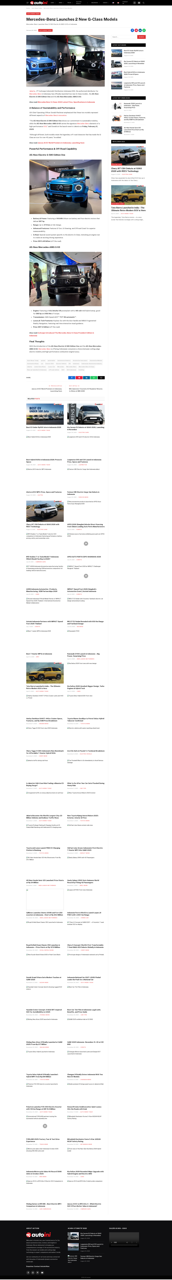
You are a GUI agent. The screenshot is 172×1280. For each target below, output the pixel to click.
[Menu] (28, 3)
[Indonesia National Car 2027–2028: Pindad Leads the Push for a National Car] (86, 964)
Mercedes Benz (71, 367)
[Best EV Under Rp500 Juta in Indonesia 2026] (45, 414)
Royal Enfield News (47, 950)
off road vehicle (54, 370)
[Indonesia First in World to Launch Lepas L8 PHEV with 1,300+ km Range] (86, 899)
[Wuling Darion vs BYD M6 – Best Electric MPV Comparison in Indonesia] (45, 1190)
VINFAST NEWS (85, 853)
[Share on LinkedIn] (140, 30)
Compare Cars (41, 562)
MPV (37, 657)
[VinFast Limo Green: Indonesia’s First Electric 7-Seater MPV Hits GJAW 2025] (86, 834)
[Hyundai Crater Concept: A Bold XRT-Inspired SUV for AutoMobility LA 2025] (45, 996)
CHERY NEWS (43, 756)
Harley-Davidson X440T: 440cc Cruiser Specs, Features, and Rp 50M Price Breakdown (44, 720)
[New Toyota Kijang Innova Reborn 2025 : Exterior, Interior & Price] (86, 802)
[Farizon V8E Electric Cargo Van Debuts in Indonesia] (86, 478)
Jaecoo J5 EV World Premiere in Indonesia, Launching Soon (61, 143)
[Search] (143, 2)
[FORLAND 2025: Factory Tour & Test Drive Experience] (45, 1126)
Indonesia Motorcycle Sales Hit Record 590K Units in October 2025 (44, 1173)
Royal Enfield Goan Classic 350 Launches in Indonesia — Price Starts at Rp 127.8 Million (43, 946)
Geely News (84, 885)
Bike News (43, 1176)
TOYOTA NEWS (85, 723)
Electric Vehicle (79, 2)
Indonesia (76, 363)
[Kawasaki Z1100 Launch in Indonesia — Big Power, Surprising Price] (86, 640)
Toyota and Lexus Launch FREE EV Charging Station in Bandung (43, 849)
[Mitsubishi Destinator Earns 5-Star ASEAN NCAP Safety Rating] (86, 1126)
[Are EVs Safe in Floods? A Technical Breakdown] (86, 737)
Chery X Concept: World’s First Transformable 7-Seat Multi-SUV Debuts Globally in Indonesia (85, 946)
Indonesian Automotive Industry (92, 363)
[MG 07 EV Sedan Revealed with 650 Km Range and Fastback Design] (86, 608)
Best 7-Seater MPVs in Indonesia (39, 654)
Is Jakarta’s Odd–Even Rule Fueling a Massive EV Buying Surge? (45, 784)
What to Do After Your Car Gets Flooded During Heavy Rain (85, 784)
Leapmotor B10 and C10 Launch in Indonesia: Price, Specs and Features (84, 461)
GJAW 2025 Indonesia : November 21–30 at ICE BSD (85, 1043)
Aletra (40, 495)
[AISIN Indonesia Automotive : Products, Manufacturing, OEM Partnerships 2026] (45, 576)
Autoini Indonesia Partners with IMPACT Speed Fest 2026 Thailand (44, 623)
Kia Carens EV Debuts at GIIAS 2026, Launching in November (85, 428)
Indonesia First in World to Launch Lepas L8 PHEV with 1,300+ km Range (84, 914)
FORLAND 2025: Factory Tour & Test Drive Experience (43, 1140)
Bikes (60, 2)
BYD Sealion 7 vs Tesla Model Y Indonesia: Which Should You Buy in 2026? (42, 558)
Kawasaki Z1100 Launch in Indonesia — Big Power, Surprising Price (83, 655)
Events (105, 2)
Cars (52, 2)
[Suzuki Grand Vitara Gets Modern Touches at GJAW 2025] (45, 964)
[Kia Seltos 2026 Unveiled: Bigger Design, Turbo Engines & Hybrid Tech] (86, 673)
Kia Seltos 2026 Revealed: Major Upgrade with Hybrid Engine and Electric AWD (85, 1173)
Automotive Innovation (80, 360)
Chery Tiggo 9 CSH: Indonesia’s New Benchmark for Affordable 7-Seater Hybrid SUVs (45, 752)
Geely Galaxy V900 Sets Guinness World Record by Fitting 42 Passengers (83, 881)
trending (81, 370)
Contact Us (125, 2)
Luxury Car (51, 367)
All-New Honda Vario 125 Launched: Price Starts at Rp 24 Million (45, 881)
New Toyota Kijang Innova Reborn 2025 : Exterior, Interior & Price (83, 817)
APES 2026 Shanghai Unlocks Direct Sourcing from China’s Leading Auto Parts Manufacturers (86, 526)
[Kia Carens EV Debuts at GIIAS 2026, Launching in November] (86, 414)
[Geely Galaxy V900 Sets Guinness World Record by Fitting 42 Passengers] (86, 867)
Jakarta (32, 91)
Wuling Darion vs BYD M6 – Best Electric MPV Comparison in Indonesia (43, 1205)
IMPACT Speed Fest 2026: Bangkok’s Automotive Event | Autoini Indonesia (81, 590)
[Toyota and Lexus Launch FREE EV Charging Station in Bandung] (45, 834)
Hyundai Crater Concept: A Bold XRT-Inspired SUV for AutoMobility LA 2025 (44, 1011)
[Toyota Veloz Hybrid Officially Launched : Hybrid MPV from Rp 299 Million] (45, 1061)
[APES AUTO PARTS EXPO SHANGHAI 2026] (86, 543)
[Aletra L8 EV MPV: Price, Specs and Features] (45, 478)
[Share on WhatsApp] (144, 30)
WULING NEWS (44, 1047)
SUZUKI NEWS (44, 982)
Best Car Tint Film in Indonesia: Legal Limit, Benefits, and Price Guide (84, 1011)
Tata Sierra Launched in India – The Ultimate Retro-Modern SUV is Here (43, 687)
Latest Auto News (40, 367)
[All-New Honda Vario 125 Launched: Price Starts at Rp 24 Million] (45, 867)
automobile (51, 360)
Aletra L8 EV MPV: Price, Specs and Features (44, 492)
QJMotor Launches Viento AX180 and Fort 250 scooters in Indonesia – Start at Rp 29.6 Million (44, 914)
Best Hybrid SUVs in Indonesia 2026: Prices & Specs (44, 461)
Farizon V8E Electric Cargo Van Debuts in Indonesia (83, 493)
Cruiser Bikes (43, 723)
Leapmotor (83, 464)
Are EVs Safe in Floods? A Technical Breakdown (86, 751)
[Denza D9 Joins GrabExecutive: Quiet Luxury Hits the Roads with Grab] (86, 1093)
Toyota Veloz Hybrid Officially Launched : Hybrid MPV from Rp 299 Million (42, 1076)
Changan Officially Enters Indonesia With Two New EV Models (85, 1076)
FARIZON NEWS (83, 497)
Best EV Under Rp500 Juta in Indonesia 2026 (43, 427)
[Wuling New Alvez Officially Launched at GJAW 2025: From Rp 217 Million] (45, 1029)
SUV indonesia (71, 370)
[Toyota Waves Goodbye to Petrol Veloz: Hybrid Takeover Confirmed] (86, 705)
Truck (69, 2)
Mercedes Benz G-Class (86, 367)
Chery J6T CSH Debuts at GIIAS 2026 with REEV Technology (42, 526)
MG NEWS (80, 626)
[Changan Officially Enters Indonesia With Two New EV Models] (86, 1061)
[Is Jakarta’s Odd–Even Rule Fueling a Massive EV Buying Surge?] (45, 770)
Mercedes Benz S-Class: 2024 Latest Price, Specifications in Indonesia (66, 102)
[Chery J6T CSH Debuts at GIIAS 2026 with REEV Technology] (45, 511)
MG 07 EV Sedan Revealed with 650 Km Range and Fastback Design (85, 623)
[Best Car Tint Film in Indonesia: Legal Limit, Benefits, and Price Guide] (86, 996)
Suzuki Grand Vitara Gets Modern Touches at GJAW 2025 (43, 979)
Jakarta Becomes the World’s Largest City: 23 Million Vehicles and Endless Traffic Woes (44, 817)
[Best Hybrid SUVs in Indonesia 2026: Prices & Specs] (45, 446)
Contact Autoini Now (41, 1266)
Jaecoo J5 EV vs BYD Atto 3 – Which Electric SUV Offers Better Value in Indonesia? (84, 1205)
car (42, 363)
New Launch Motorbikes (85, 659)
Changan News (85, 1079)
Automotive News (33, 363)
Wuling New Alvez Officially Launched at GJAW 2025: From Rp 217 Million (44, 1043)
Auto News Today (37, 8)
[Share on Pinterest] (136, 30)
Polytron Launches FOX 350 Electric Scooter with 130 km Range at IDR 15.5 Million (44, 1108)
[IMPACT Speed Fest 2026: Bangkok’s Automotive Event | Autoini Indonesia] (86, 576)
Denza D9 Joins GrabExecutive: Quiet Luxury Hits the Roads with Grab (84, 1108)
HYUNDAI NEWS (45, 1015)
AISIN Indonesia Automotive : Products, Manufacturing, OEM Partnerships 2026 (41, 590)
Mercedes (60, 367)
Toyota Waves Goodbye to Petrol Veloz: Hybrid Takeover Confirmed (85, 720)
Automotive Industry (64, 360)
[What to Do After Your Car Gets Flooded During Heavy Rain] (86, 770)
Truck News (44, 1144)
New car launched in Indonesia (36, 370)
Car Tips (83, 788)
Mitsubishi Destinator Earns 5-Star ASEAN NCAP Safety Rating (84, 1140)
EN (70, 363)
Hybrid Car (85, 917)
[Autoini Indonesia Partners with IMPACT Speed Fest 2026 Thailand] (45, 608)
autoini (43, 360)
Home (28, 8)
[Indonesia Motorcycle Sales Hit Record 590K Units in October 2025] (45, 1158)
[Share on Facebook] (132, 30)
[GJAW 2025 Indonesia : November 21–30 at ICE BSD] (86, 1029)
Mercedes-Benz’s (51, 115)
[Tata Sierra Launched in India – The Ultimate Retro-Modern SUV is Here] (45, 673)
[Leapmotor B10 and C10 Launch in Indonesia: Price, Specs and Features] (86, 446)
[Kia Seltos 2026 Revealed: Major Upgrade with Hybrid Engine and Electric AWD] (86, 1158)
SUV (45, 126)
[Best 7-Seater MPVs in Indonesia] (45, 640)
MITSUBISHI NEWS (86, 1144)
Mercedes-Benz (35, 94)
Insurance (94, 2)
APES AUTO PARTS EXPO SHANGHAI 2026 (84, 557)
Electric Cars (84, 432)
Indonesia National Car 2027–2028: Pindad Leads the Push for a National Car (84, 979)
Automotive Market (96, 360)
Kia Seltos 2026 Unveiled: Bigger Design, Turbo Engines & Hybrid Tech (85, 687)
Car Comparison (45, 1209)
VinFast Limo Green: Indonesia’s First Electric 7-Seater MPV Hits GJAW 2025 (85, 849)
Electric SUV (50, 363)
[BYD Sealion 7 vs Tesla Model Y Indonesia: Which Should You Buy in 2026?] (45, 543)
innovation (62, 115)
